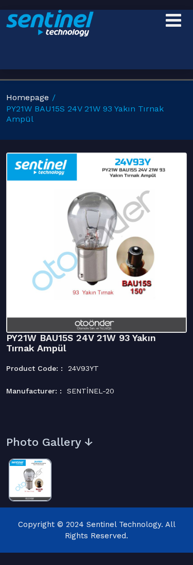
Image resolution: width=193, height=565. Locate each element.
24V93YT (83, 368)
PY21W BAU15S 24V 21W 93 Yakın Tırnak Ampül (81, 342)
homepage (27, 97)
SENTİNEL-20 (90, 391)
